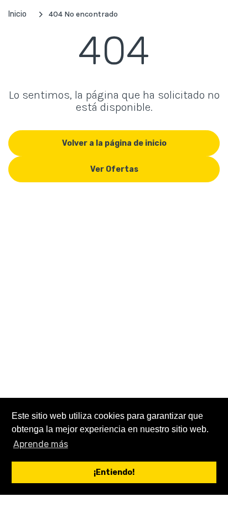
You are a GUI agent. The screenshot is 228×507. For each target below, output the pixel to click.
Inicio (17, 14)
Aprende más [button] (40, 444)
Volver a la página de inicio (114, 143)
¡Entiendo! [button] (114, 472)
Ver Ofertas (114, 169)
